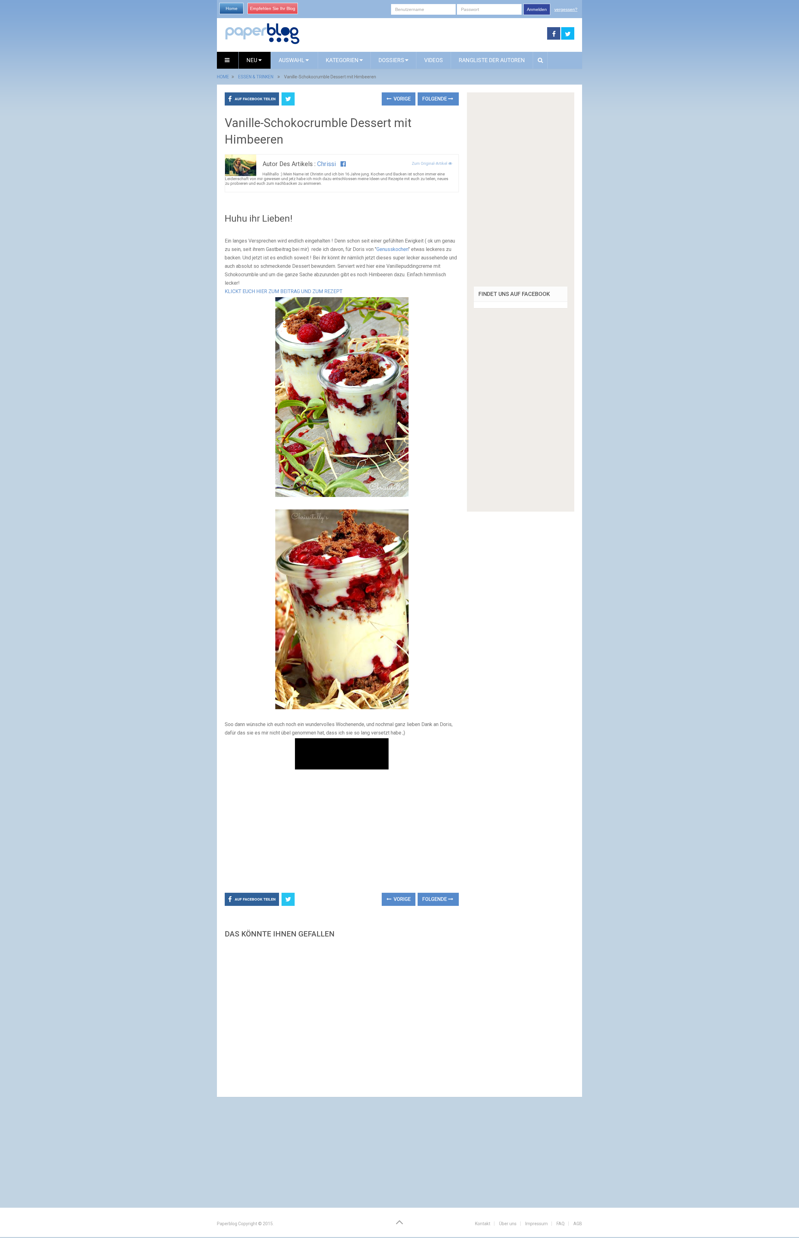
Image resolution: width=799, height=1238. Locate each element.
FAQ (560, 1223)
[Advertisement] (423, 34)
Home (232, 8)
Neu (252, 60)
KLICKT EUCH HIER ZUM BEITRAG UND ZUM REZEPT (283, 291)
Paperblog (227, 1223)
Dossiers (391, 60)
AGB (577, 1223)
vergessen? (565, 9)
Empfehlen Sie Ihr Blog (272, 8)
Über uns (508, 1223)
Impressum (536, 1223)
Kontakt (482, 1223)
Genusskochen (392, 249)
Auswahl (292, 60)
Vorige (401, 99)
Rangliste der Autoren (492, 60)
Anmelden (537, 9)
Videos (433, 60)
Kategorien (342, 60)
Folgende (435, 99)
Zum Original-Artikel (430, 163)
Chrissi (326, 164)
